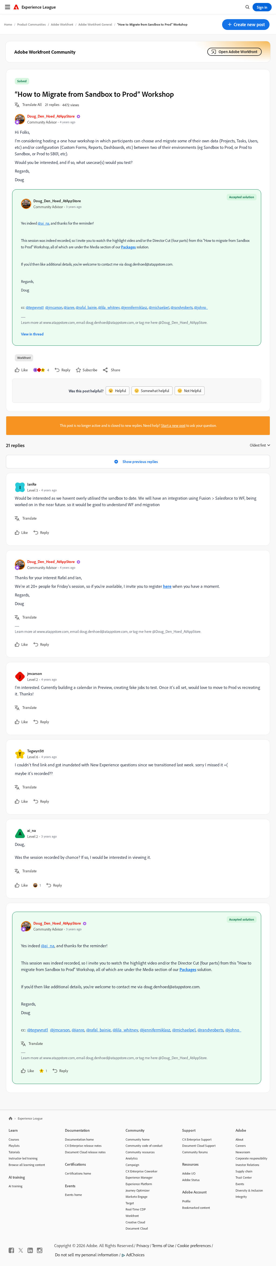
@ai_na (43, 223)
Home (8, 24)
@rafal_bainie (86, 307)
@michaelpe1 (159, 307)
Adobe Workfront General (95, 24)
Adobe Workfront (62, 24)
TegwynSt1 (35, 751)
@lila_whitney (109, 307)
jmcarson (34, 673)
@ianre (69, 307)
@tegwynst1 (35, 307)
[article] (136, 509)
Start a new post (173, 425)
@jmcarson (53, 307)
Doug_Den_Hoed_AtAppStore (51, 116)
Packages (128, 247)
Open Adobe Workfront (238, 51)
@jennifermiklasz (134, 307)
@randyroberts (182, 307)
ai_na (31, 830)
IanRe (31, 484)
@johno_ (201, 307)
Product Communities (31, 24)
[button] (246, 24)
